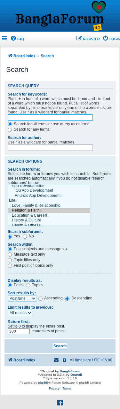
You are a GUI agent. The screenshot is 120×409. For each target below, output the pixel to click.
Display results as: (25, 280)
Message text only (29, 254)
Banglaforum (70, 371)
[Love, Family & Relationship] (49, 205)
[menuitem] (17, 39)
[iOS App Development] (49, 190)
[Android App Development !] (49, 195)
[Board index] (60, 16)
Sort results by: (22, 293)
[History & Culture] (49, 220)
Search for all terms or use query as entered (51, 124)
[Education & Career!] (49, 215)
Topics (37, 285)
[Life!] (49, 200)
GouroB (76, 374)
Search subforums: (25, 231)
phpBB (43, 382)
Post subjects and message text (40, 249)
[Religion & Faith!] (49, 210)
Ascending (53, 298)
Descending (81, 298)
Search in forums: (24, 169)
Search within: (21, 244)
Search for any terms (31, 129)
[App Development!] (49, 186)
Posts (18, 285)
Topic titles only (26, 260)
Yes (16, 236)
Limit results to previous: (30, 307)
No (31, 236)
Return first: (19, 322)
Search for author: (24, 137)
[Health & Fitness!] (49, 225)
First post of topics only (33, 265)
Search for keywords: (27, 94)
